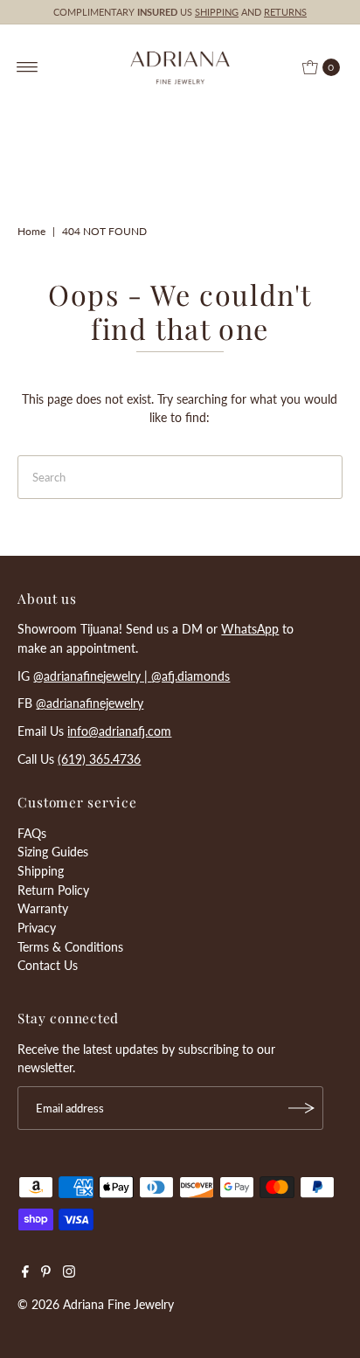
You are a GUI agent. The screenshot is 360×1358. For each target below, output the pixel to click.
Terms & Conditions (70, 946)
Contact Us (47, 965)
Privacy (36, 927)
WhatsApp (250, 628)
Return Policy (53, 890)
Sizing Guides (52, 851)
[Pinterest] (46, 1273)
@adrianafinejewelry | (92, 676)
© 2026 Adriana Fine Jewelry (95, 1304)
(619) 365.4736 (99, 759)
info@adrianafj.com (119, 731)
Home (31, 231)
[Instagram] (69, 1273)
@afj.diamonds (190, 676)
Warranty (42, 908)
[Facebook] (25, 1273)
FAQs (31, 833)
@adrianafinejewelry (89, 703)
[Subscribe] (301, 1108)
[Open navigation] (27, 67)
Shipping (40, 870)
